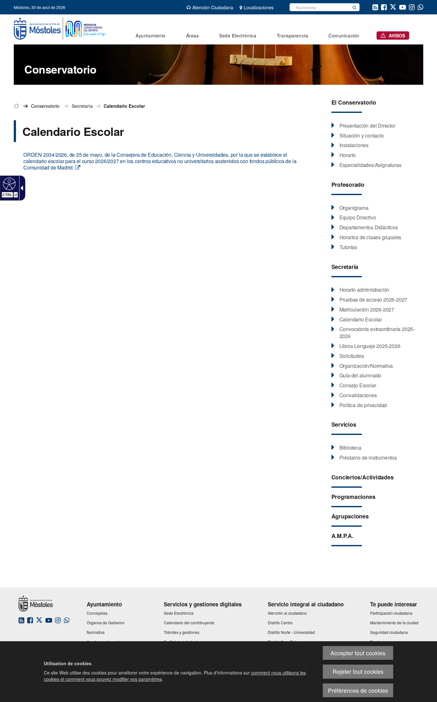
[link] (8, 183)
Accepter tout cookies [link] (357, 653)
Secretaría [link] (82, 106)
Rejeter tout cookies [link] (358, 671)
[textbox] (320, 7)
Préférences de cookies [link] (358, 690)
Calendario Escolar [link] (124, 106)
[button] (354, 7)
